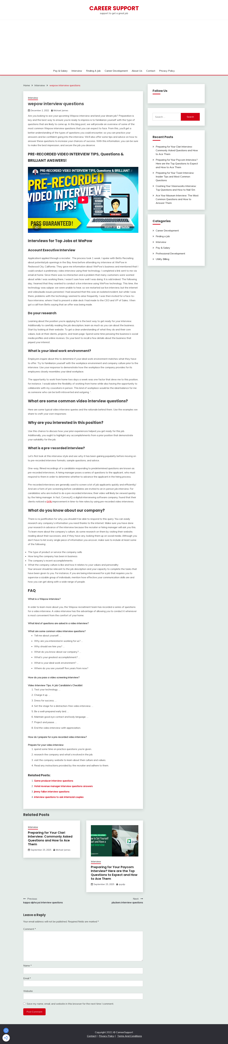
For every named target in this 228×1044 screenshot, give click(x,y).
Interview (77, 70)
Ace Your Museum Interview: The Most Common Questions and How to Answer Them (177, 199)
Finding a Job (93, 70)
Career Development (116, 70)
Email (27, 978)
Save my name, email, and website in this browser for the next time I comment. (70, 1003)
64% (49, 501)
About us (137, 70)
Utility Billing (162, 259)
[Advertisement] (114, 43)
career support (114, 8)
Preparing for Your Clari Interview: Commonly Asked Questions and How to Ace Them (50, 838)
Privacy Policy (167, 70)
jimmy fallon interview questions (51, 791)
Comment (29, 928)
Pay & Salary (60, 70)
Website (28, 991)
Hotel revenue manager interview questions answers (63, 786)
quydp (122, 884)
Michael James (61, 110)
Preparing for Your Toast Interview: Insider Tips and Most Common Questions (175, 176)
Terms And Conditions (129, 1035)
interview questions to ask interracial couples (59, 796)
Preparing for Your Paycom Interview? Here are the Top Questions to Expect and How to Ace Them (114, 873)
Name (27, 965)
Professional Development (170, 253)
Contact (150, 70)
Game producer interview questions (53, 780)
